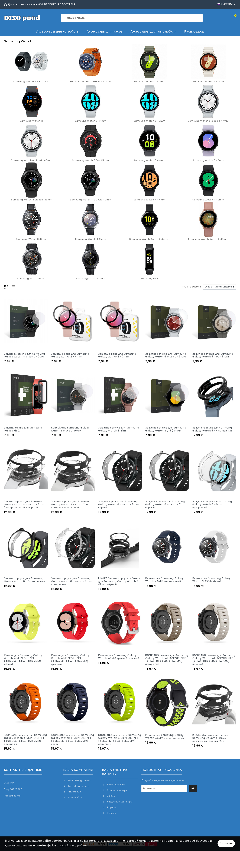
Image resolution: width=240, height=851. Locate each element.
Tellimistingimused (79, 780)
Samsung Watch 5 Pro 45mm (90, 160)
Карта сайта (74, 797)
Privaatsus (74, 791)
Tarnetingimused (78, 786)
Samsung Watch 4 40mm (208, 199)
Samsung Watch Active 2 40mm (208, 239)
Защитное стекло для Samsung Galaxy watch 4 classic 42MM (24, 355)
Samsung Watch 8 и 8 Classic (31, 81)
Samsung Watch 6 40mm (149, 121)
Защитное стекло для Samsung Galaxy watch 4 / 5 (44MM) (165, 429)
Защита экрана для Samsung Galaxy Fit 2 (23, 429)
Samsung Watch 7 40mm (208, 81)
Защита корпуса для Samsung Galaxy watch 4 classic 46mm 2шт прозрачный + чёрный (24, 504)
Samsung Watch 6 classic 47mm (208, 121)
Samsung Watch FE (32, 121)
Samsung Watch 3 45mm (32, 239)
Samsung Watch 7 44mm (149, 81)
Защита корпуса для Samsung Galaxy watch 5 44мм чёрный (212, 429)
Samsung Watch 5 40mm (208, 160)
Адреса (111, 807)
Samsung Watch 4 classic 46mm (31, 199)
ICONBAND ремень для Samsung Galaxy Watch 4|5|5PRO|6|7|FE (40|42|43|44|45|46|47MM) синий (72, 739)
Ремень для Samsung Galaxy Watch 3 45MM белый (211, 580)
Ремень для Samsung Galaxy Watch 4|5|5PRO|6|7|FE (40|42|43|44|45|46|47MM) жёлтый (23, 659)
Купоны (111, 813)
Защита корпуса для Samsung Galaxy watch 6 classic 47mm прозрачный (71, 581)
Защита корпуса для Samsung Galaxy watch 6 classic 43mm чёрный (118, 504)
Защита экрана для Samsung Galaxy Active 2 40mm (117, 355)
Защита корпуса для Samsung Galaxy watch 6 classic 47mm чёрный (165, 504)
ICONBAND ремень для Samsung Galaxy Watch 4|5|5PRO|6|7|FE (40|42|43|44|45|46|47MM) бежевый (213, 659)
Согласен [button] (226, 843)
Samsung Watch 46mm (31, 278)
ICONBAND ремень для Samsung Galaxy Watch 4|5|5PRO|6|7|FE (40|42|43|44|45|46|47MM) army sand (166, 659)
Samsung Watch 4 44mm (150, 199)
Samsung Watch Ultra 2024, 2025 (91, 81)
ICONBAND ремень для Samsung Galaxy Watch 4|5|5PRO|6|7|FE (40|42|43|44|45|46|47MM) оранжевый (25, 739)
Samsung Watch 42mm (90, 278)
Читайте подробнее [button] (74, 845)
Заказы (110, 796)
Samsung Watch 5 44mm (149, 160)
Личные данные (115, 784)
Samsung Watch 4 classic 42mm (90, 199)
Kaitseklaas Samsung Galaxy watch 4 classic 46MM (70, 429)
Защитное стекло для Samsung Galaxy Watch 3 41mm (118, 429)
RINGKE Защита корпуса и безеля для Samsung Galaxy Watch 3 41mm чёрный (119, 581)
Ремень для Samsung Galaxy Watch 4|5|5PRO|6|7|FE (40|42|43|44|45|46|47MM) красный (70, 659)
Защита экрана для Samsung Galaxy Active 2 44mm (70, 355)
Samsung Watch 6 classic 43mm (31, 160)
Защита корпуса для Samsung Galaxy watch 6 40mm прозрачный (212, 504)
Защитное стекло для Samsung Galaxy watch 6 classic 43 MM (165, 355)
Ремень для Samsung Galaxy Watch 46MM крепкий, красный (118, 656)
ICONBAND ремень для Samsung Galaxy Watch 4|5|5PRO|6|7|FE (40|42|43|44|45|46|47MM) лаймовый (119, 739)
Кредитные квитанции (119, 801)
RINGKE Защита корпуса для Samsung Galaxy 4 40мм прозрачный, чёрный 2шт (210, 738)
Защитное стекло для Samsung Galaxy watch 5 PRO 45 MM (212, 355)
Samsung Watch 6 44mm (90, 121)
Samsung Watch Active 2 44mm (149, 239)
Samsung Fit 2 (149, 278)
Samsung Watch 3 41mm (90, 239)
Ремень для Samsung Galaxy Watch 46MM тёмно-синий (164, 580)
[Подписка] (193, 788)
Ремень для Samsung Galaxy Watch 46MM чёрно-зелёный (164, 736)
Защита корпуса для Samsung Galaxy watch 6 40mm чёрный (24, 580)
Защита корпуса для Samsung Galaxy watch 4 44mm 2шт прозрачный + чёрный (71, 504)
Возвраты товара (116, 790)
